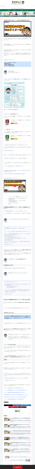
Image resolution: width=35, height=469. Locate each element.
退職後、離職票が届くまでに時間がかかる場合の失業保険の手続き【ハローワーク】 (16, 394)
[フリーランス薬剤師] (22, 14)
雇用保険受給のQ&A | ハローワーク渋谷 (8, 244)
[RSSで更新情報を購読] (19, 411)
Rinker (13, 137)
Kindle (12, 123)
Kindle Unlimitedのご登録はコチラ (9, 150)
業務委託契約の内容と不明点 (13, 201)
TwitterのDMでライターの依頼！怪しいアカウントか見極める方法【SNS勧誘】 (15, 158)
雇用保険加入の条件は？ (12, 199)
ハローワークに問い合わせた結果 (13, 202)
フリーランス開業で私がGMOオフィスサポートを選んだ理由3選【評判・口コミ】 (16, 390)
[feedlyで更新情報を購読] (17, 411)
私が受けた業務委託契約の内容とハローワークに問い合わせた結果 (17, 200)
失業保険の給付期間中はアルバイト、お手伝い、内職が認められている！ (18, 198)
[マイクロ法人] (30, 14)
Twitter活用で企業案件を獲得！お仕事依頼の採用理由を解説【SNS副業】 (15, 173)
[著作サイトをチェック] (16, 411)
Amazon (16, 123)
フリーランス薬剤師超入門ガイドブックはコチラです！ (17, 467)
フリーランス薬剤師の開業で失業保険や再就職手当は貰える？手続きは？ (15, 392)
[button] (22, 407)
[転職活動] (13, 14)
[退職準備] (4, 14)
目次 (16, 196)
